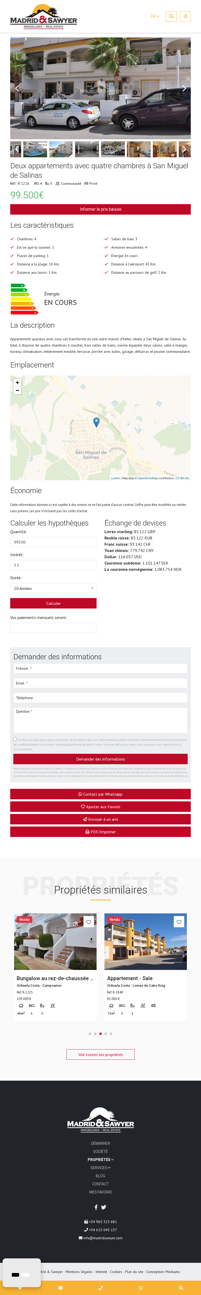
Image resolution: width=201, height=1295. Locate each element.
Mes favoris (100, 1192)
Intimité (101, 1271)
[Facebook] (96, 1207)
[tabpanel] (55, 967)
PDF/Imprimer (103, 831)
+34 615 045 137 (102, 1230)
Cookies (116, 1271)
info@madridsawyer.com (102, 1238)
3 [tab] (100, 1033)
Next (184, 88)
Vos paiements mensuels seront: (38, 617)
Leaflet (115, 478)
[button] (53, 588)
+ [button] (17, 382)
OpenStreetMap (148, 478)
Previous (16, 88)
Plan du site (134, 1271)
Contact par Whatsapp (102, 794)
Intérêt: (17, 554)
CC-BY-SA (182, 478)
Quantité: (18, 531)
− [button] (17, 390)
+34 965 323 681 (102, 1222)
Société (100, 1151)
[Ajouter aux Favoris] (88, 921)
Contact (100, 1184)
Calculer (53, 603)
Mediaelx (172, 1271)
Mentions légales (79, 1271)
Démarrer (100, 1143)
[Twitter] (103, 1207)
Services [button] (99, 1168)
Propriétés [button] (99, 1160)
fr (154, 16)
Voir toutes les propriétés (100, 1054)
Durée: (16, 577)
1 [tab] (90, 1033)
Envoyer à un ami (103, 819)
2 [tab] (95, 1033)
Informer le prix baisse (100, 209)
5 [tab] (111, 1033)
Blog (100, 1176)
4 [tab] (105, 1033)
